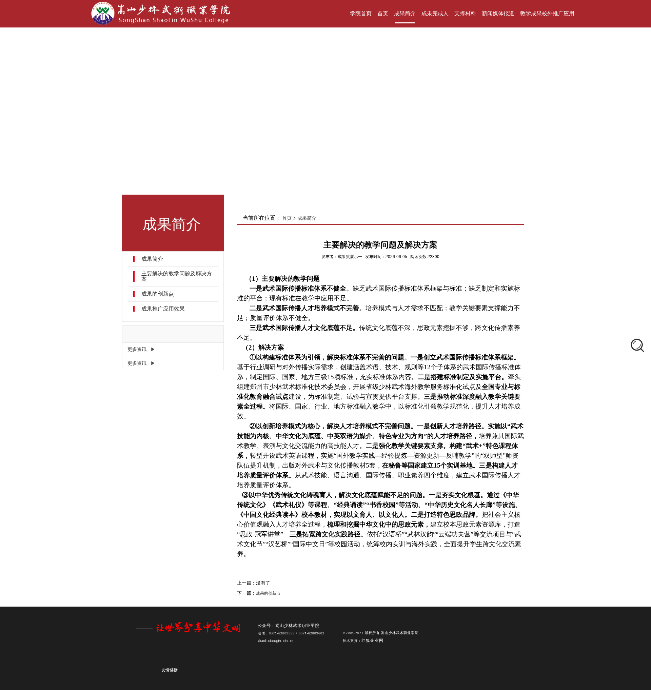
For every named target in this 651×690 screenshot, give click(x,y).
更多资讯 (136, 349)
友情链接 (169, 670)
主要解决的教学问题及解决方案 (176, 276)
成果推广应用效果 (163, 309)
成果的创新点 (157, 294)
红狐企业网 (372, 640)
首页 (287, 218)
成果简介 (152, 259)
